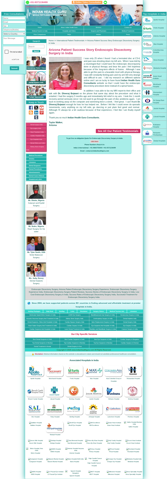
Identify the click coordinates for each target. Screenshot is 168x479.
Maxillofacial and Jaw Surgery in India (103, 315)
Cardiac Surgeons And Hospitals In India (42, 329)
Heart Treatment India (37, 132)
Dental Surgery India (129, 322)
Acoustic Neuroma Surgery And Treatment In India (42, 318)
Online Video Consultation (88, 2)
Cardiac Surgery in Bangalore (129, 339)
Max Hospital (158, 44)
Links (72, 311)
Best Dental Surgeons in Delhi (42, 339)
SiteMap (62, 311)
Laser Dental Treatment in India (75, 329)
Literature (32, 162)
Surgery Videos (98, 311)
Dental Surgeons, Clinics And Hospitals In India (42, 322)
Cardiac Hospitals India (37, 135)
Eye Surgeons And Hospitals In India (102, 325)
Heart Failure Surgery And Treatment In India (42, 325)
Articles (98, 34)
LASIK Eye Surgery (74, 315)
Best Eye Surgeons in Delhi (103, 339)
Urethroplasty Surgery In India (102, 318)
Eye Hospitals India (36, 139)
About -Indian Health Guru (69, 27)
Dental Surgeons (35, 165)
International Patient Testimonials (70, 40)
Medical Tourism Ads (117, 311)
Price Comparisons (40, 34)
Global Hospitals (159, 141)
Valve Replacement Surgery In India (102, 322)
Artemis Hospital (159, 36)
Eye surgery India (35, 128)
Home (40, 27)
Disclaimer (83, 311)
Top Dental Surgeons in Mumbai (42, 343)
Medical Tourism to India (39, 31)
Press (128, 34)
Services (98, 27)
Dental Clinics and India (37, 143)
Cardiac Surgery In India (74, 325)
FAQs (69, 34)
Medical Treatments (128, 31)
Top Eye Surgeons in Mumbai (103, 343)
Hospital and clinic (35, 179)
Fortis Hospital (158, 28)
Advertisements (34, 172)
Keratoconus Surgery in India (129, 315)
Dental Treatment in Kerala (42, 346)
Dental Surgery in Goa (74, 346)
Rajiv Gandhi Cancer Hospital (94, 464)
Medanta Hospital (159, 68)
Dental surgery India (36, 124)
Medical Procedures (36, 155)
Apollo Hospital (158, 20)
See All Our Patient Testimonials (118, 131)
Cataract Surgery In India (130, 329)
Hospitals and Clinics (69, 31)
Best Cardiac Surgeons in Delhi (74, 339)
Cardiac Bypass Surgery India (74, 322)
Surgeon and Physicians (98, 31)
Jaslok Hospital (158, 108)
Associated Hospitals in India (84, 360)
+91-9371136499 (38, 2)
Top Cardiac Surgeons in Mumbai (74, 343)
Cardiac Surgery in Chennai (129, 343)
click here (94, 141)
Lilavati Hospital (159, 117)
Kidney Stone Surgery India (74, 318)
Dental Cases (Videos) (36, 176)
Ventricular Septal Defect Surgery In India (42, 315)
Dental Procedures (35, 169)
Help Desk (49, 311)
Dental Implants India (129, 318)
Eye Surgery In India (129, 325)
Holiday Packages (34, 311)
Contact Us (128, 27)
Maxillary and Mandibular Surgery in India (103, 329)
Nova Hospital (158, 60)
